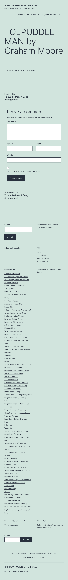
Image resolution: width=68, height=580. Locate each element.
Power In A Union (10, 361)
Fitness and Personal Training (15, 504)
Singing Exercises (48, 14)
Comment (11, 122)
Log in (39, 252)
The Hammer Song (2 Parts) (15, 452)
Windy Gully (8, 428)
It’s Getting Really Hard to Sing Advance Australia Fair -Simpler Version (16, 340)
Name (10, 144)
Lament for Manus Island (13, 334)
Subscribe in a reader (12, 248)
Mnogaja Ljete (9, 328)
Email (38, 144)
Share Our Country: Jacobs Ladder (17, 413)
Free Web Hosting (11, 476)
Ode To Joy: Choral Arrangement (16, 495)
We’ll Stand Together (12, 274)
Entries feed (41, 255)
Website (10, 155)
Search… (7, 225)
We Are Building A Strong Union (16, 443)
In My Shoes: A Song (12, 392)
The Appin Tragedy (11, 301)
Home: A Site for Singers (28, 14)
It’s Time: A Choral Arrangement (16, 461)
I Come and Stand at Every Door (16, 367)
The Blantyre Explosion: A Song (16, 277)
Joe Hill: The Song (11, 376)
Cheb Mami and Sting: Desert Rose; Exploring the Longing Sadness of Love (17, 510)
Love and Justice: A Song (13, 319)
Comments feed (43, 258)
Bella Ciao (8, 425)
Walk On (7, 355)
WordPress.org (42, 261)
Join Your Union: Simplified (14, 346)
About (61, 14)
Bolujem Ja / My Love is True (15, 467)
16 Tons (7, 492)
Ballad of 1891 (9, 358)
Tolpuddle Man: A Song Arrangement (18, 395)
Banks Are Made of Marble (14, 316)
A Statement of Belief (12, 501)
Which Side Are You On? (13, 331)
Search (7, 536)
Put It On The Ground (12, 292)
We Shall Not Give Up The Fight (16, 383)
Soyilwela (7, 455)
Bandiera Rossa (10, 464)
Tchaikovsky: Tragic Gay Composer (17, 480)
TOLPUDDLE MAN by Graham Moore (22, 70)
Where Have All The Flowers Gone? (17, 364)
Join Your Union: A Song (13, 373)
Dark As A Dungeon (11, 458)
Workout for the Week (12, 498)
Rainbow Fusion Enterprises (20, 5)
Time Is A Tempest (11, 416)
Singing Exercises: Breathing (15, 410)
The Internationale (11, 379)
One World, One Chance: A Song (16, 370)
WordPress (24, 571)
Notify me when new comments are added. (24, 171)
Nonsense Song (10, 489)
